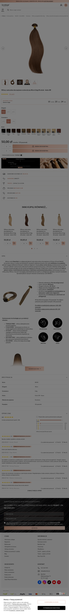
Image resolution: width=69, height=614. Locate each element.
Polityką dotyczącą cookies (19, 604)
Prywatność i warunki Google (16, 610)
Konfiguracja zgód (51, 602)
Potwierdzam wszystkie (51, 608)
